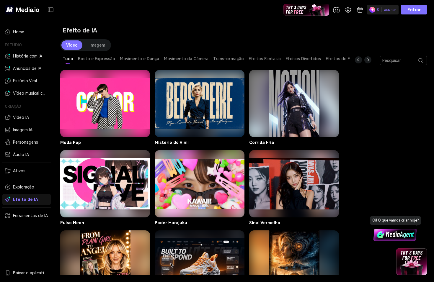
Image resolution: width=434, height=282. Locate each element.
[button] (50, 9)
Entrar (414, 9)
